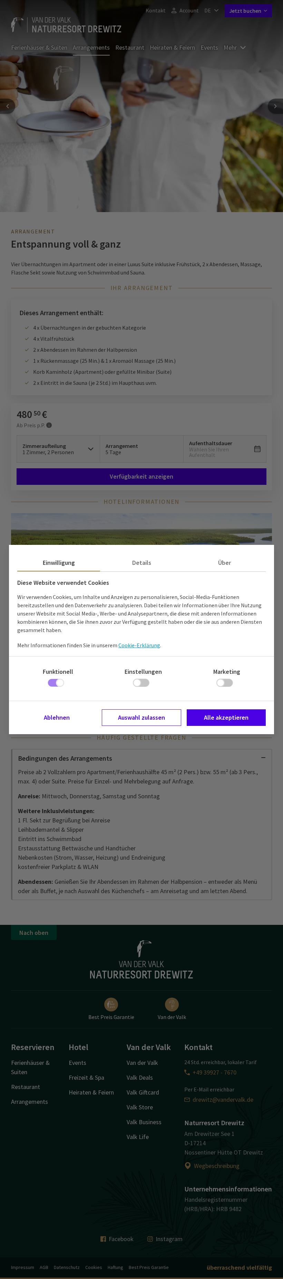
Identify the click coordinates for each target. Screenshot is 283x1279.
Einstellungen (143, 672)
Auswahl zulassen (141, 717)
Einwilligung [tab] (59, 563)
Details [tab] (141, 563)
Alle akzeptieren (226, 717)
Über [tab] (224, 563)
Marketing (226, 672)
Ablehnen (57, 717)
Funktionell (58, 672)
